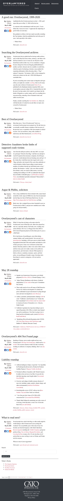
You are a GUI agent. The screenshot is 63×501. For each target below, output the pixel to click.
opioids (43, 408)
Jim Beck (38, 369)
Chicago (22, 182)
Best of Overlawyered (12, 119)
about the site (23, 45)
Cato (37, 8)
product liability (17, 410)
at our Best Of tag (36, 133)
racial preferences (25, 329)
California (22, 327)
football (35, 408)
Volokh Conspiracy (35, 430)
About (37, 3)
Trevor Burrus (30, 301)
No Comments (7, 63)
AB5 (42, 296)
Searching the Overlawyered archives (20, 52)
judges (18, 329)
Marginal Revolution (34, 432)
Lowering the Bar (17, 434)
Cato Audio (28, 282)
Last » (31, 477)
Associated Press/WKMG (32, 397)
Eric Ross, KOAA (26, 277)
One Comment (7, 200)
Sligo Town (16, 200)
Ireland (26, 211)
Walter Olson (9, 22)
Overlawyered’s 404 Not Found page (20, 336)
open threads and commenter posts (29, 445)
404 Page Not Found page (28, 342)
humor (21, 211)
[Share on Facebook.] (5, 31)
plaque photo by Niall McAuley (28, 200)
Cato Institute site (33, 101)
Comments (8, 27)
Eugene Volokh (31, 369)
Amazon (22, 408)
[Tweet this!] (8, 31)
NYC (39, 408)
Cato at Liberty (25, 432)
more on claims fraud (18, 179)
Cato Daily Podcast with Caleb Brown (29, 321)
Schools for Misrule (9, 469)
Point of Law (37, 85)
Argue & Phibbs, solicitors (15, 189)
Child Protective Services (32, 327)
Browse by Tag (5, 456)
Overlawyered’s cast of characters (18, 218)
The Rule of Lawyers (10, 467)
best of (29, 137)
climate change (29, 408)
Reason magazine (17, 430)
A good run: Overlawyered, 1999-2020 (21, 17)
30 (24, 477)
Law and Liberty (26, 404)
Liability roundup (10, 359)
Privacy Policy (31, 497)
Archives (54, 3)
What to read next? (11, 417)
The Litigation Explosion (11, 464)
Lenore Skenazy (36, 294)
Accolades (45, 3)
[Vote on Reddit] (10, 31)
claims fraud (28, 182)
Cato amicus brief (40, 301)
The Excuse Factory (9, 466)
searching (32, 83)
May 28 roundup (10, 270)
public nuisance (26, 410)
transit (32, 410)
